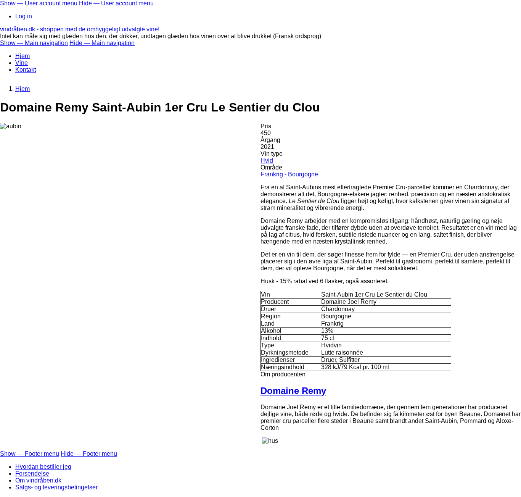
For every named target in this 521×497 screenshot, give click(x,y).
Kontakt (25, 69)
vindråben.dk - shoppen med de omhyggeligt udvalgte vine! (79, 29)
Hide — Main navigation (102, 43)
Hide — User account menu (116, 3)
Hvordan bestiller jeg (43, 466)
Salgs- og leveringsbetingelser (56, 487)
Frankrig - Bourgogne (289, 174)
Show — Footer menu (29, 453)
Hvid (266, 160)
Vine (21, 63)
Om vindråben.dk (38, 480)
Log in (23, 16)
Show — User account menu (38, 3)
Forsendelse (32, 473)
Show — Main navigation (34, 43)
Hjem (22, 56)
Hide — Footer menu (89, 453)
